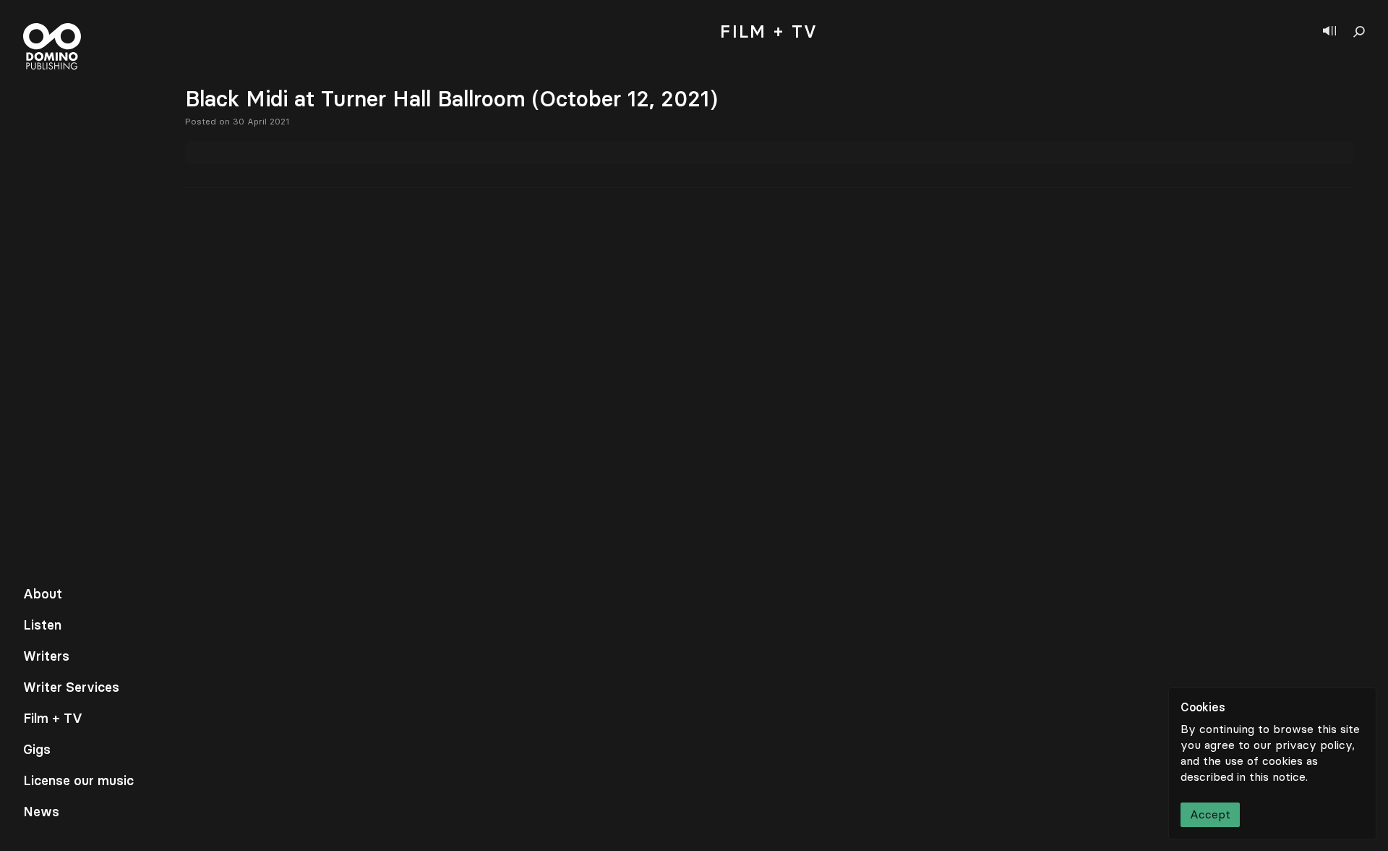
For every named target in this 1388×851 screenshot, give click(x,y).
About (42, 594)
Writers (46, 656)
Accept (1210, 814)
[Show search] (1359, 32)
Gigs (37, 750)
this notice (1277, 777)
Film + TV (52, 719)
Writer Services (71, 687)
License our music (78, 781)
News (41, 812)
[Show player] (1329, 32)
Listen (42, 625)
